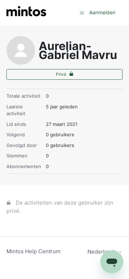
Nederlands (102, 252)
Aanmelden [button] (102, 12)
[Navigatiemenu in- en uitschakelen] (82, 12)
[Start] (26, 12)
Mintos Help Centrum (33, 251)
